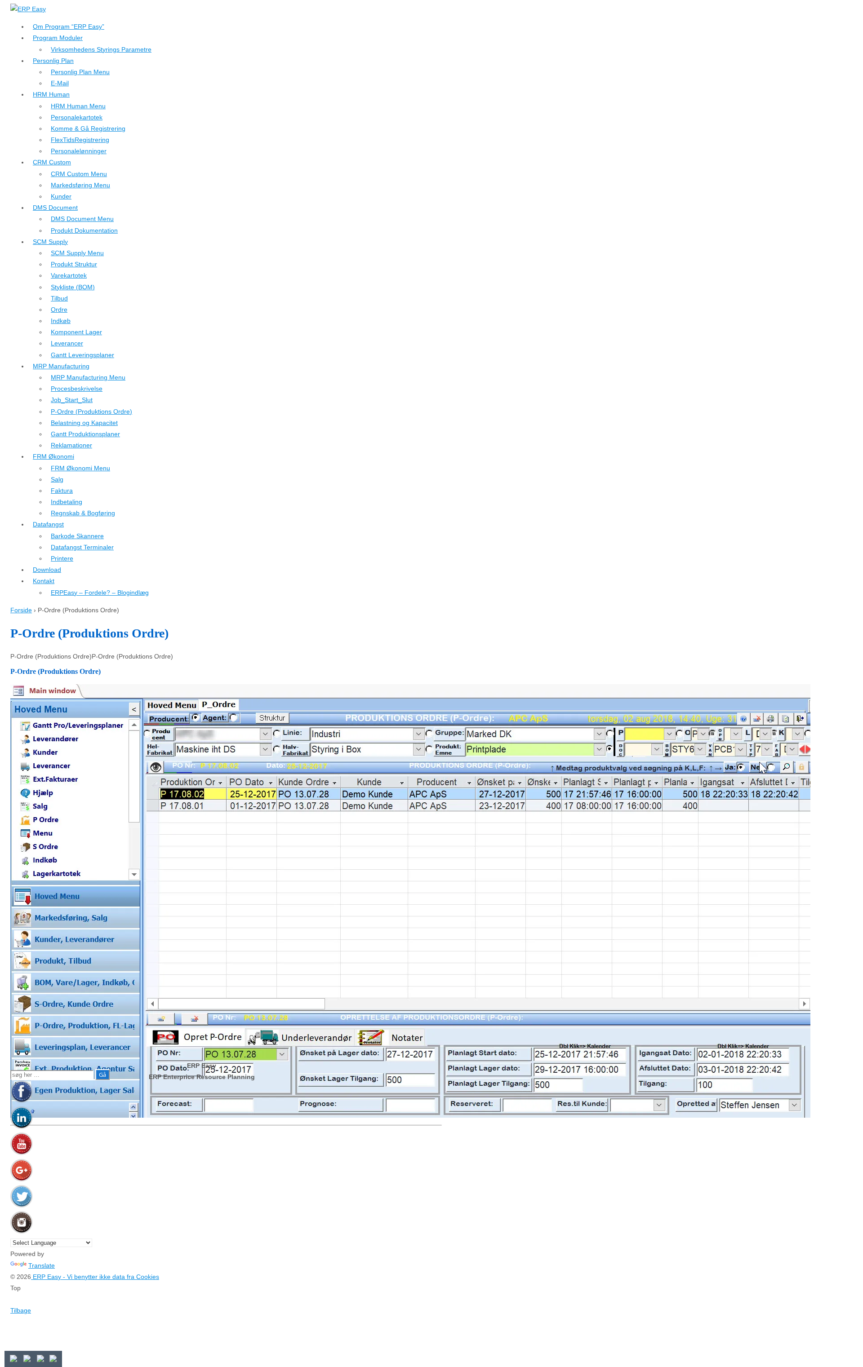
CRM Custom (52, 162)
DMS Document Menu (82, 218)
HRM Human (51, 94)
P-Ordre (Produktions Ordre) (91, 411)
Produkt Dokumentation (84, 230)
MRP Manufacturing (61, 366)
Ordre (59, 309)
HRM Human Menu (78, 106)
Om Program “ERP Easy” (68, 26)
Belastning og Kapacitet (84, 422)
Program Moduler (58, 37)
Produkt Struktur (74, 264)
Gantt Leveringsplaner (82, 354)
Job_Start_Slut (72, 399)
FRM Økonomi (53, 456)
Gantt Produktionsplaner (85, 434)
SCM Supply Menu (77, 253)
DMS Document (55, 207)
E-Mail (60, 83)
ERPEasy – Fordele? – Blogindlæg (100, 592)
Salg (57, 479)
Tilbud (59, 298)
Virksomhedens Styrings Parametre (101, 49)
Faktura (62, 490)
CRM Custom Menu (79, 173)
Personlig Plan (53, 60)
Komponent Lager (76, 332)
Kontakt (43, 580)
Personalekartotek (76, 117)
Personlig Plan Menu (80, 71)
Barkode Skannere (77, 536)
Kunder (61, 196)
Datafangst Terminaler (82, 547)
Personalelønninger (79, 151)
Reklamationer (71, 445)
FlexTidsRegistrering (80, 139)
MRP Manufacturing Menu (88, 377)
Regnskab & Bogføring (83, 513)
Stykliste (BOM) (73, 287)
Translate (41, 1265)
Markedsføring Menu (80, 185)
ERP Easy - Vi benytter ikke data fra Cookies (95, 1276)
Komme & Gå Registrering (88, 128)
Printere (62, 558)
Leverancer (67, 343)
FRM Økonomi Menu (80, 468)
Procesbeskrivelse (76, 388)
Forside (21, 610)
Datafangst (48, 524)
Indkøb (61, 320)
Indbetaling (66, 501)
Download (47, 569)
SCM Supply (50, 241)
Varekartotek (69, 275)
